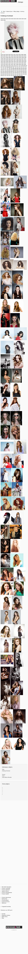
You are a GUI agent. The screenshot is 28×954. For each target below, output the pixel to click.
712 (1, 68)
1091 (7, 64)
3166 (17, 18)
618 (25, 74)
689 (13, 68)
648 (25, 68)
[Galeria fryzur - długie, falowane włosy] (5, 546)
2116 (17, 58)
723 (23, 67)
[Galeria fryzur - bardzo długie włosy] (6, 617)
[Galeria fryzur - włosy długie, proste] (7, 588)
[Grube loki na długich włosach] (14, 238)
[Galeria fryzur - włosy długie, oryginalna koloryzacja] (19, 631)
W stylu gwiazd (5, 900)
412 (7, 75)
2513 (2, 57)
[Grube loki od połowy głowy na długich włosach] (5, 209)
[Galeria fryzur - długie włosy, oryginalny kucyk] (5, 687)
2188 (22, 57)
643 (19, 69)
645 (11, 69)
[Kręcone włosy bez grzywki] (7, 223)
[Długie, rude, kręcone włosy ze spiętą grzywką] (15, 195)
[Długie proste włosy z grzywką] (5, 361)
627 (19, 72)
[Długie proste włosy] (19, 347)
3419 (7, 18)
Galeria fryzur (9, 11)
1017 (17, 65)
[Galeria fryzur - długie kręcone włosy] (19, 588)
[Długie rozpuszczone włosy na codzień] (7, 83)
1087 (12, 64)
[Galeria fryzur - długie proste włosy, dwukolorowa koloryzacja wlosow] (17, 517)
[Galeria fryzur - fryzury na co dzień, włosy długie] (16, 560)
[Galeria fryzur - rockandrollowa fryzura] (19, 659)
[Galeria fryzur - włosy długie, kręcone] (17, 489)
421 (15, 75)
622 (9, 74)
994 (22, 65)
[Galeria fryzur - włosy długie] (7, 730)
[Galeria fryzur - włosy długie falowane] (20, 574)
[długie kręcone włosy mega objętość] (17, 277)
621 (13, 74)
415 (11, 75)
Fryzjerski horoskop (6, 906)
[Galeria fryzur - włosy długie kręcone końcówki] (17, 475)
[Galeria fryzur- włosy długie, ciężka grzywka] (7, 446)
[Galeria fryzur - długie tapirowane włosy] (19, 716)
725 (19, 67)
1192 (22, 62)
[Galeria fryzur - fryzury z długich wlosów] (16, 645)
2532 (22, 56)
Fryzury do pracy (5, 901)
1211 (12, 62)
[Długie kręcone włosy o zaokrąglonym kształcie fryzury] (7, 264)
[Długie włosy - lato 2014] (15, 320)
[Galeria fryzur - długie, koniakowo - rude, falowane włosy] (18, 503)
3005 (22, 54)
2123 (12, 58)
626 (23, 72)
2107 (22, 58)
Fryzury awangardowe (7, 892)
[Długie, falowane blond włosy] (5, 306)
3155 (2, 20)
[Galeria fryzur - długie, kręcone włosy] (17, 730)
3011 (12, 54)
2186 (2, 58)
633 (3, 72)
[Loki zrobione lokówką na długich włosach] (6, 277)
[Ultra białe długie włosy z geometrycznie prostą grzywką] (17, 111)
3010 (17, 54)
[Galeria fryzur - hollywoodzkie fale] (5, 673)
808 (7, 67)
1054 (22, 64)
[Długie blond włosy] (16, 252)
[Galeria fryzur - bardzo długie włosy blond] (7, 716)
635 (21, 71)
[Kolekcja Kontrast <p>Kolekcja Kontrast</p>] (14, 35)
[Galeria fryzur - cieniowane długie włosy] (5, 560)
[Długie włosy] (17, 209)
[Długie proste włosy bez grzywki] (17, 291)
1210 (17, 62)
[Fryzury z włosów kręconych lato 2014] (5, 320)
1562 (12, 61)
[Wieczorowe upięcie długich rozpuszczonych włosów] (6, 97)
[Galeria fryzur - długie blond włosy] (16, 687)
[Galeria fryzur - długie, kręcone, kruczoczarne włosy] (20, 743)
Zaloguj (20, 2)
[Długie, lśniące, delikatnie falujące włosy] (6, 291)
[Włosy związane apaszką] (19, 223)
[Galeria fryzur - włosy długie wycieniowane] (7, 631)
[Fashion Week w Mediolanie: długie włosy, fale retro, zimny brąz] (5, 418)
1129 (2, 64)
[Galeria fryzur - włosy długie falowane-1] (18, 460)
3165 (22, 18)
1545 (2, 62)
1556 (17, 61)
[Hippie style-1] (15, 404)
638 (9, 71)
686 (17, 68)
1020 (7, 65)
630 (15, 72)
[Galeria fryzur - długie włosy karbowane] (6, 489)
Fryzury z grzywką (6, 888)
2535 (17, 56)
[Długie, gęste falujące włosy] (20, 264)
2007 (12, 60)
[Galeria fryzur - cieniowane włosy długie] (7, 574)
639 (5, 71)
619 (21, 74)
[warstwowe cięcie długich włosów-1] (7, 347)
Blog (3, 918)
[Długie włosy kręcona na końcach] (5, 195)
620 (17, 74)
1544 (7, 62)
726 (15, 67)
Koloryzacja (4, 898)
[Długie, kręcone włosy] (17, 140)
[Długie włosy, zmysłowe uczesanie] (19, 83)
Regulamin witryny (6, 915)
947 (26, 65)
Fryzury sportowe (6, 889)
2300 (17, 57)
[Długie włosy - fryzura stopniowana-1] (7, 333)
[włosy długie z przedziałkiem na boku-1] (15, 389)
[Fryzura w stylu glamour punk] (5, 389)
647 (3, 69)
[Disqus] (14, 822)
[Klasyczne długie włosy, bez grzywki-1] (5, 404)
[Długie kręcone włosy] (16, 361)
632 (7, 72)
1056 (17, 64)
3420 (2, 18)
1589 (7, 61)
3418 (12, 18)
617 (3, 75)
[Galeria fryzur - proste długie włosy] (5, 531)
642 (23, 69)
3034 (7, 54)
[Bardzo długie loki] (15, 154)
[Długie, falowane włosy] (15, 168)
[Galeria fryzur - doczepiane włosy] (7, 659)
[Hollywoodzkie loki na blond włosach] (7, 181)
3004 (2, 56)
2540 (12, 56)
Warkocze (4, 903)
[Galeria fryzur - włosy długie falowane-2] (6, 460)
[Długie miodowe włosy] (16, 97)
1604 (2, 61)
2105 (2, 60)
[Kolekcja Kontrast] (5, 125)
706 (9, 68)
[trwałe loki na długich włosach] (5, 154)
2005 (7, 60)
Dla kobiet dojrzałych (6, 886)
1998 (17, 60)
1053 (2, 65)
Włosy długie (16, 11)
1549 (22, 61)
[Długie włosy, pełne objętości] (17, 375)
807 (11, 67)
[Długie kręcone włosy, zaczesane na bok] (6, 140)
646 (7, 69)
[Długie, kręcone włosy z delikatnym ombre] (5, 252)
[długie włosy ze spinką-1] (5, 238)
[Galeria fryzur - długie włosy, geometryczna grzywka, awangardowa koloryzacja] (6, 517)
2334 (12, 57)
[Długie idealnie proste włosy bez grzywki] (20, 181)
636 (17, 71)
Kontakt (3, 913)
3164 (2, 54)
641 (1, 71)
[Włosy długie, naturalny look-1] (20, 446)
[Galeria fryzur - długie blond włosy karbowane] (6, 503)
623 (5, 74)
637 (13, 71)
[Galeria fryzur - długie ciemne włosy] (16, 617)
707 (5, 68)
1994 (22, 60)
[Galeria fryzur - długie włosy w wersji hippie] (15, 546)
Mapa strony (4, 916)
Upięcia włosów (5, 891)
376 (19, 75)
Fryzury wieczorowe (6, 897)
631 (11, 72)
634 (25, 71)
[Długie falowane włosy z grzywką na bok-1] (15, 432)
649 (21, 68)
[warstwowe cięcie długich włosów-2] (20, 333)
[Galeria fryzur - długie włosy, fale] (5, 702)
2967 (7, 56)
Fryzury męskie (5, 893)
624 (1, 74)
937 (3, 67)
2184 (7, 58)
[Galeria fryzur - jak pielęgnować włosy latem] (6, 475)
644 (15, 69)
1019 (12, 65)
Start (4, 11)
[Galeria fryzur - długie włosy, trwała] (15, 702)
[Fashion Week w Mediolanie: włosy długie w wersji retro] (5, 432)
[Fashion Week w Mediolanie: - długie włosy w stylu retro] (16, 418)
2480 (7, 57)
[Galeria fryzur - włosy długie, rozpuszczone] (15, 673)
